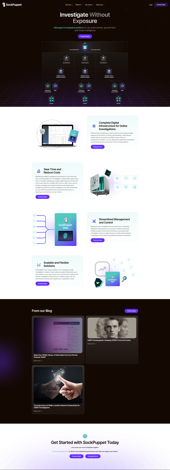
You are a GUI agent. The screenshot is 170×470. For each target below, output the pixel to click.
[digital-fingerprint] (58, 367)
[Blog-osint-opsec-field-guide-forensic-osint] (58, 318)
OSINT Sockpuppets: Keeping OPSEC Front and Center (109, 340)
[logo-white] (12, 3)
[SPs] (112, 318)
